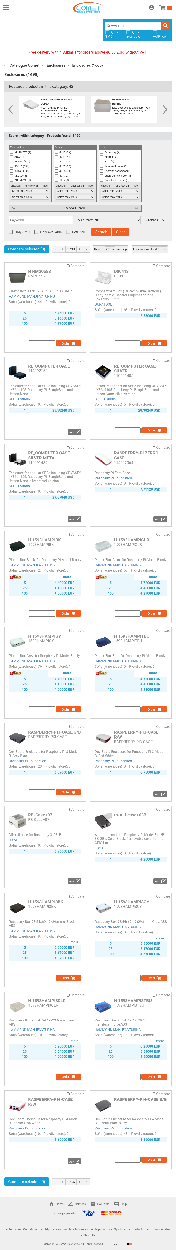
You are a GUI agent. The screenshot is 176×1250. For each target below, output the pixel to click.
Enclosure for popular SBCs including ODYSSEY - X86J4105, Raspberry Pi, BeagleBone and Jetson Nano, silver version (131, 390)
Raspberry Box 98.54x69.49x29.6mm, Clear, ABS (41, 1022)
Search (165, 26)
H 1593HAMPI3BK (45, 901)
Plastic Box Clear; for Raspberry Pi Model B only (131, 560)
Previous (10, 109)
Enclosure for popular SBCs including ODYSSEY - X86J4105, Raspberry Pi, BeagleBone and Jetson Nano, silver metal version (45, 477)
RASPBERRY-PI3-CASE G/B (54, 732)
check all (16, 185)
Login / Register (151, 7)
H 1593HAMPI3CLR (47, 1000)
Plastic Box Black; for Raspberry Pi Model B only (45, 560)
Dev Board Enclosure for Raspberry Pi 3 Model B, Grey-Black (43, 754)
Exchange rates (160, 1229)
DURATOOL (103, 304)
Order (65, 343)
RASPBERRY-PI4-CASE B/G (140, 1099)
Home (60, 1204)
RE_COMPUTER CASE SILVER (135, 368)
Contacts (103, 1204)
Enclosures (55, 65)
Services (80, 1204)
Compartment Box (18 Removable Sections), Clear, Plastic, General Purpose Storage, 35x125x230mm (128, 295)
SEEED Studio (19, 399)
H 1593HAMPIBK (44, 539)
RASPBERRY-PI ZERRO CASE (136, 455)
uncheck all (31, 185)
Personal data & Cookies (72, 1229)
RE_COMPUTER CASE (49, 366)
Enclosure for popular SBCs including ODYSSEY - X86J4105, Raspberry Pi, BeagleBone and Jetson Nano (45, 390)
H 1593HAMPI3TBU (133, 1000)
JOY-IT (14, 840)
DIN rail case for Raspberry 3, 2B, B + (36, 835)
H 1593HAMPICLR (131, 539)
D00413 (121, 271)
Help (124, 1204)
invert (46, 185)
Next (165, 109)
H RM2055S (39, 271)
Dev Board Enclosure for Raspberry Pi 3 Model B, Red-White (129, 754)
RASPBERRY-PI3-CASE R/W (136, 734)
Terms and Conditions (23, 1229)
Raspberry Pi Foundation (113, 478)
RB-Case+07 (40, 814)
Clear (120, 232)
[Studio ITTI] (122, 1243)
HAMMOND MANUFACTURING (32, 296)
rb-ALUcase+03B (130, 814)
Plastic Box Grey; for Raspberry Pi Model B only (44, 656)
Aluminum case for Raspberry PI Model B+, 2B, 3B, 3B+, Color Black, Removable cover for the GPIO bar (130, 839)
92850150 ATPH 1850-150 (56, 99)
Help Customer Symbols (110, 1229)
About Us (89, 1235)
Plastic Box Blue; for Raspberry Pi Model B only (130, 656)
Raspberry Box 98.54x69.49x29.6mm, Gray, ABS (131, 922)
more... (75, 308)
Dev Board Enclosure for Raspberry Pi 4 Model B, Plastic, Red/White (43, 1121)
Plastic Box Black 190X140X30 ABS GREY (40, 291)
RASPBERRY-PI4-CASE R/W (50, 1102)
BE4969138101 (121, 99)
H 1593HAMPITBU (131, 636)
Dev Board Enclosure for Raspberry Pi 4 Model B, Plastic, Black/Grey (129, 1121)
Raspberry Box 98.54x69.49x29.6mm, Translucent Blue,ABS (123, 1022)
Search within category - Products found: (44, 136)
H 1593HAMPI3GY (131, 901)
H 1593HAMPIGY (44, 636)
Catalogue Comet (24, 65)
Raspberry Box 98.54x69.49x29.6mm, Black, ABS (42, 924)
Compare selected (26, 249)
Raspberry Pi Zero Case (112, 473)
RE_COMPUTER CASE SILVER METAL (49, 455)
